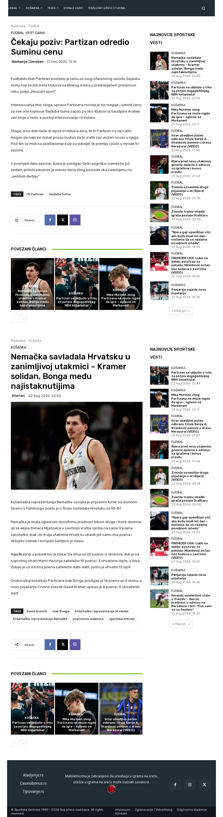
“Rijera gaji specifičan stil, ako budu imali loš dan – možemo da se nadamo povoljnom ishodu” (191, 238)
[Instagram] (189, 784)
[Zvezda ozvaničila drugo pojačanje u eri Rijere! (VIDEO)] (159, 190)
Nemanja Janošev (28, 61)
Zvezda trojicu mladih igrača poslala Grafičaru (189, 213)
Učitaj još (179, 310)
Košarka (32, 286)
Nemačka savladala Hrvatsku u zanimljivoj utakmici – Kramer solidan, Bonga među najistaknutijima (32, 298)
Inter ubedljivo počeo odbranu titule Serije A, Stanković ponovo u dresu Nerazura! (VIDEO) (191, 141)
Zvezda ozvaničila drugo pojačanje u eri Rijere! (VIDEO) (190, 190)
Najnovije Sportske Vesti (172, 38)
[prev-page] (14, 318)
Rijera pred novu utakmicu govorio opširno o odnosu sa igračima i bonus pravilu (191, 167)
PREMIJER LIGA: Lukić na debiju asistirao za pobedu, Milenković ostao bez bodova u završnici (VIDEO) (190, 265)
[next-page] (23, 318)
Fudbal (34, 26)
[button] (204, 8)
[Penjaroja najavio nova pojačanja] (159, 290)
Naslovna (18, 26)
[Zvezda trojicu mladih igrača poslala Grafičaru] (159, 213)
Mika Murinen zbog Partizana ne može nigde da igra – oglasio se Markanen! (120, 300)
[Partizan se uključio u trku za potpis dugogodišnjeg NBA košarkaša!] (76, 284)
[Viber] (75, 220)
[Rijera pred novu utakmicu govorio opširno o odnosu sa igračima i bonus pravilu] (159, 164)
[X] (62, 220)
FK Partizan (35, 194)
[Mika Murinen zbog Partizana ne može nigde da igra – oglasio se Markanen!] (121, 284)
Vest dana (35, 33)
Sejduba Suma (60, 194)
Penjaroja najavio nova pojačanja (188, 291)
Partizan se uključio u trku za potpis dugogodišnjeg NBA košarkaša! (76, 302)
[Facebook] (50, 220)
